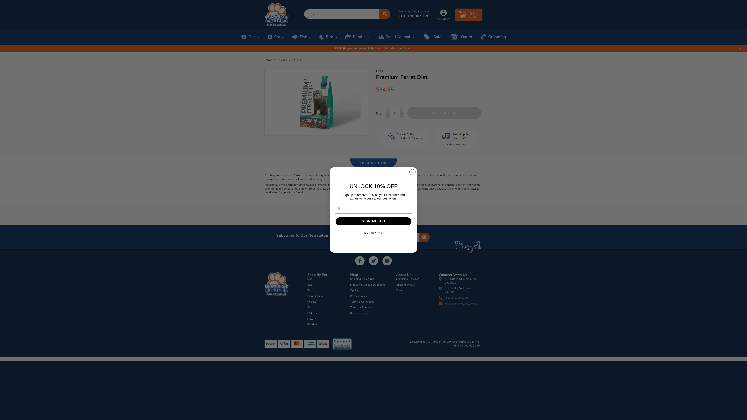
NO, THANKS (373, 233)
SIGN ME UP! (373, 221)
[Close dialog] (412, 172)
